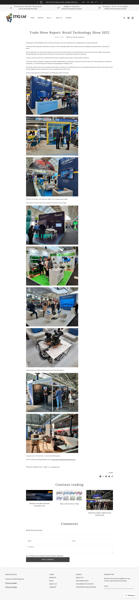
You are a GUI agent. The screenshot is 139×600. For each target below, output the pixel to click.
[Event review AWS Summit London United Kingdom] (99, 500)
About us (79, 578)
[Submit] (131, 586)
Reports (52, 578)
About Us (53, 584)
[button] (112, 476)
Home (51, 574)
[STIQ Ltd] (16, 17)
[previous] (37, 2)
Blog (51, 581)
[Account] (128, 18)
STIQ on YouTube (11, 587)
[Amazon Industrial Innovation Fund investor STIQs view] (39, 495)
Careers (52, 587)
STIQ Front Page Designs (86, 587)
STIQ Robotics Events (85, 584)
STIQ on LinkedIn (11, 583)
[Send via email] (109, 476)
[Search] (124, 18)
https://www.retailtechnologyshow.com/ (63, 459)
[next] (101, 2)
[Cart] (132, 18)
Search (79, 574)
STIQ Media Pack (82, 581)
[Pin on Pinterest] (106, 476)
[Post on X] (103, 476)
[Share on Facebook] (100, 476)
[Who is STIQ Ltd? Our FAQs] (69, 495)
